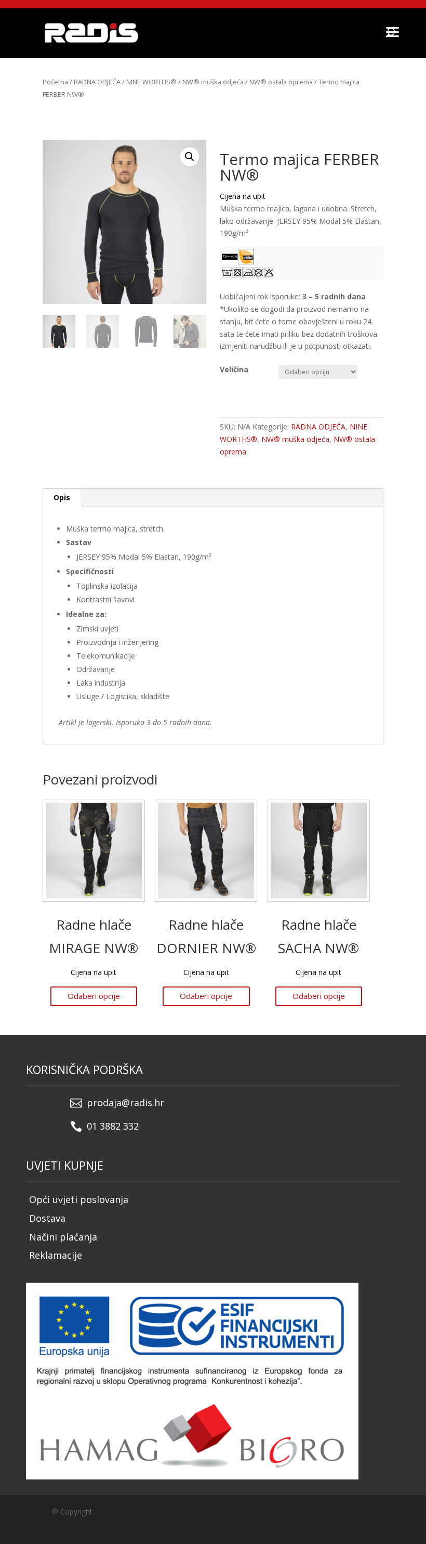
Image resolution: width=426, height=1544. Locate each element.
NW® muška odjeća (213, 81)
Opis (62, 497)
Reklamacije (55, 1255)
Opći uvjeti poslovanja (78, 1199)
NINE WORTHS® (151, 81)
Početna (55, 81)
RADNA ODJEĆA (97, 81)
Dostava (47, 1218)
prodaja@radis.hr (125, 1102)
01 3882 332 (113, 1126)
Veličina (234, 369)
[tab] (62, 498)
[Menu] (392, 31)
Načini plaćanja (63, 1237)
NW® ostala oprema (281, 81)
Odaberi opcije (94, 996)
